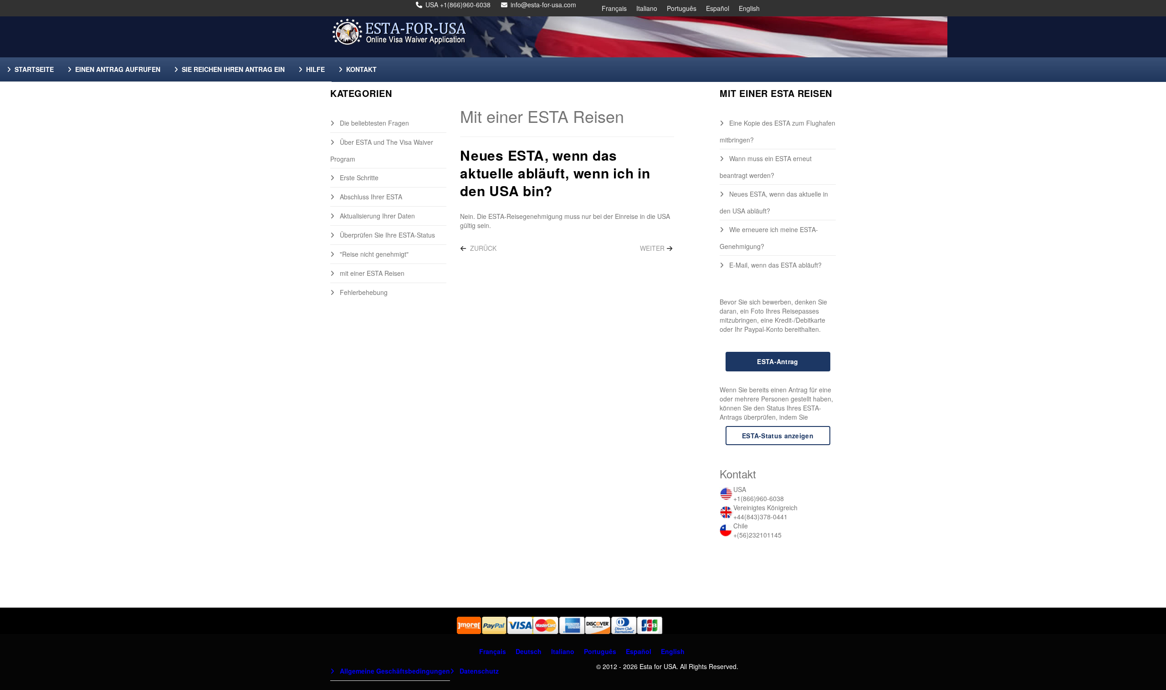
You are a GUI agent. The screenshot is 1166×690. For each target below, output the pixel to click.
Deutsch (529, 651)
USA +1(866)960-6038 (458, 4)
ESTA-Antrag (777, 361)
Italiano (646, 8)
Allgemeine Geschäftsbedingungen (394, 670)
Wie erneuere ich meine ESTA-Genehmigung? (769, 238)
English (749, 8)
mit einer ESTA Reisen (371, 273)
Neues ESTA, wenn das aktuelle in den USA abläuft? (774, 202)
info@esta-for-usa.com (543, 4)
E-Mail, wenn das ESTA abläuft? (774, 264)
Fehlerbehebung (363, 292)
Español (717, 8)
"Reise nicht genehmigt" (373, 254)
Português (681, 8)
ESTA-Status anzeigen (777, 435)
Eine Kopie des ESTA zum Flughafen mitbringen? (777, 131)
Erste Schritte (358, 177)
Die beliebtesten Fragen (373, 122)
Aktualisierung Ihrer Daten (376, 215)
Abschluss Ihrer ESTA (370, 196)
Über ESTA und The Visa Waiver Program (381, 150)
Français (614, 8)
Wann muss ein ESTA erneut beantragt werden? (766, 167)
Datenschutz (478, 670)
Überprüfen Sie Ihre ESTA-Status (386, 234)
